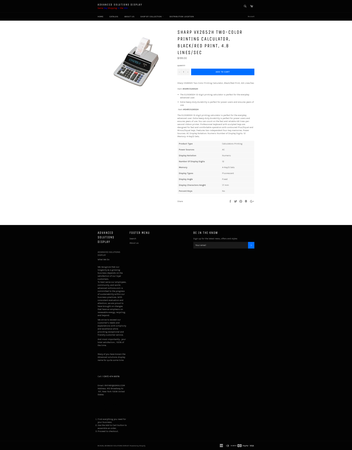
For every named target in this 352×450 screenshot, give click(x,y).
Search (133, 238)
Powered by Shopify (137, 446)
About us (129, 16)
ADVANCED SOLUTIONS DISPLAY (120, 4)
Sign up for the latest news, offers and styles (215, 238)
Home (100, 16)
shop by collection (151, 16)
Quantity (181, 66)
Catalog (113, 16)
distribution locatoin (182, 16)
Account (251, 16)
